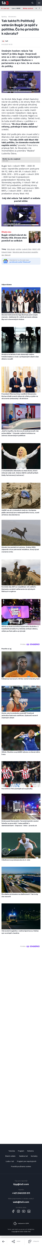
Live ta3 (6, 8)
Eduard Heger (7, 252)
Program (21, 1151)
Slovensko (12, 17)
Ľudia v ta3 (10, 1161)
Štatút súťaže (10, 1156)
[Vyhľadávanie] (32, 3)
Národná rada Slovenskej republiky (25, 252)
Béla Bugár (11, 249)
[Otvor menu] (39, 3)
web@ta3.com (21, 1202)
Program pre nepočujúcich (26, 1161)
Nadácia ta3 (23, 1156)
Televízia (11, 1151)
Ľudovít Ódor (27, 249)
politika (18, 249)
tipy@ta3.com (21, 1184)
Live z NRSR (16, 8)
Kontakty (34, 1156)
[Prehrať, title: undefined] (21, 215)
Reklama (30, 1151)
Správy (4, 17)
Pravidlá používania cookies (21, 1166)
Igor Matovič (6, 255)
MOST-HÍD (36, 249)
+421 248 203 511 (21, 1193)
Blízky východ (28, 8)
